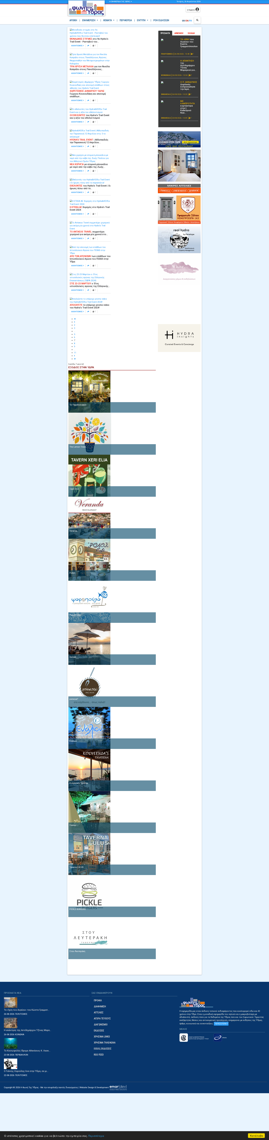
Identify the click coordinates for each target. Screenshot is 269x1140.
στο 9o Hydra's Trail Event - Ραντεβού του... (89, 40)
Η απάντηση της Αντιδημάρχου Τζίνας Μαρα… (27, 1030)
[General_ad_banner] (179, 239)
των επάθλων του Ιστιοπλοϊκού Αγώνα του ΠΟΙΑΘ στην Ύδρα (90, 259)
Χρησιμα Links (102, 1036)
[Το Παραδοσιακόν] (89, 391)
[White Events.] (179, 270)
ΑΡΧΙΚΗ (73, 20)
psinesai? (73, 699)
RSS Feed (99, 1054)
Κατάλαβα (256, 1135)
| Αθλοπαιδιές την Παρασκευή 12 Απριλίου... (89, 141)
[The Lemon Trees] (89, 433)
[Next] (74, 355)
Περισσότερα (96, 1135)
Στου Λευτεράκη (77, 951)
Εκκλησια (165, 94)
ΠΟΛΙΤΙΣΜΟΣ (166, 54)
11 (75, 352)
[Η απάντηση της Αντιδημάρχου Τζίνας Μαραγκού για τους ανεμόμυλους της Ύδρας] (169, 61)
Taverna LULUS (76, 867)
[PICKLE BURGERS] (89, 896)
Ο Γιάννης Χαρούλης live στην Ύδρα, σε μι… (26, 1071)
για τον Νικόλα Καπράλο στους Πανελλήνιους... (90, 67)
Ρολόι (72, 573)
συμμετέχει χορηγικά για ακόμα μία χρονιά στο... (89, 233)
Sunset (72, 657)
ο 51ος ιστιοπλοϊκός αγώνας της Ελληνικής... (90, 285)
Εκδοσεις (99, 1030)
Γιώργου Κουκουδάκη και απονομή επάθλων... (88, 94)
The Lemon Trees (77, 447)
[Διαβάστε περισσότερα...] (88, 45)
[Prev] (74, 322)
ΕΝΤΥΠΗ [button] (141, 20)
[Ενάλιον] (89, 728)
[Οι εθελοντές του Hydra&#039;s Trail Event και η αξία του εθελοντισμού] (90, 110)
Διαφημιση (100, 1006)
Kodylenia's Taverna (78, 783)
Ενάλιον (73, 741)
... (74, 331)
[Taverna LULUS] (89, 854)
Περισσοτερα (221, 1024)
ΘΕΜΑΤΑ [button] (108, 20)
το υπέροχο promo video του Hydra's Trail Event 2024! (89, 306)
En (187, 20)
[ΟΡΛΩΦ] (179, 165)
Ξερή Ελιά (74, 489)
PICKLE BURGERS (77, 909)
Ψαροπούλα (75, 615)
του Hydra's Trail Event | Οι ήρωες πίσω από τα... (90, 187)
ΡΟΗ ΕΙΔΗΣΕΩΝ (161, 20)
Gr (183, 20)
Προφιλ (98, 1000)
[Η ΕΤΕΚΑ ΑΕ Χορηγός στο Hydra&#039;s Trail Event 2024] (90, 202)
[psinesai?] (89, 685)
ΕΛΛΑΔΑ (191, 33)
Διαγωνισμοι (100, 1024)
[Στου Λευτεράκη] (89, 938)
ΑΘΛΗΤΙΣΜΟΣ (77, 46)
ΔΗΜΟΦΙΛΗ (178, 33)
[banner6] (179, 338)
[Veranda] (89, 517)
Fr (190, 20)
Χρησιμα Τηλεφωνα (104, 1042)
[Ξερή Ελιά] (89, 475)
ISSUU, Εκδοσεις (102, 1048)
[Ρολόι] (89, 559)
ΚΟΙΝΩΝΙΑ (165, 75)
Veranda (73, 531)
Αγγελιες (98, 1012)
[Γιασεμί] (89, 812)
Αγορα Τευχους (102, 1018)
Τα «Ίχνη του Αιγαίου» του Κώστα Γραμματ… (26, 1010)
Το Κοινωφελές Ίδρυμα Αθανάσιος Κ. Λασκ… (27, 1050)
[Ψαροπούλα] (89, 601)
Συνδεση (191, 10)
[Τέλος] (75, 359)
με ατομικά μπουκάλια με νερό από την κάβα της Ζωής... (89, 165)
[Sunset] (89, 643)
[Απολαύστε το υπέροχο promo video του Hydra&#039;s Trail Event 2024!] (90, 300)
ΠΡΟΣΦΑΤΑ (165, 33)
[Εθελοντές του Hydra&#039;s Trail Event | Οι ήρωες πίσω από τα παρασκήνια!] (90, 181)
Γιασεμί (73, 825)
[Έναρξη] (75, 319)
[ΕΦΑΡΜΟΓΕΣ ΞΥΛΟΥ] (179, 209)
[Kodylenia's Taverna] (89, 770)
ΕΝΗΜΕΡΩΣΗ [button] (89, 20)
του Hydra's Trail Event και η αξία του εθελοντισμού (89, 116)
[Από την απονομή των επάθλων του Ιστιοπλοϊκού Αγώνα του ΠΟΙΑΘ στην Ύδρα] (90, 250)
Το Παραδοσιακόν (78, 405)
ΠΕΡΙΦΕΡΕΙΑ (126, 20)
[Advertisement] (146, 10)
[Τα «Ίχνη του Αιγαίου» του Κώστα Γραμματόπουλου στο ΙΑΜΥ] (169, 39)
